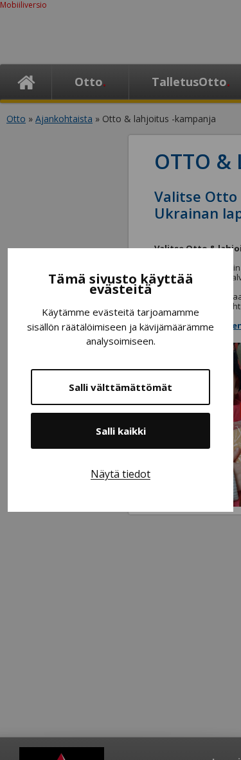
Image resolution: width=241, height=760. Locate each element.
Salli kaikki (121, 430)
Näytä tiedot (120, 474)
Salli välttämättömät (120, 387)
